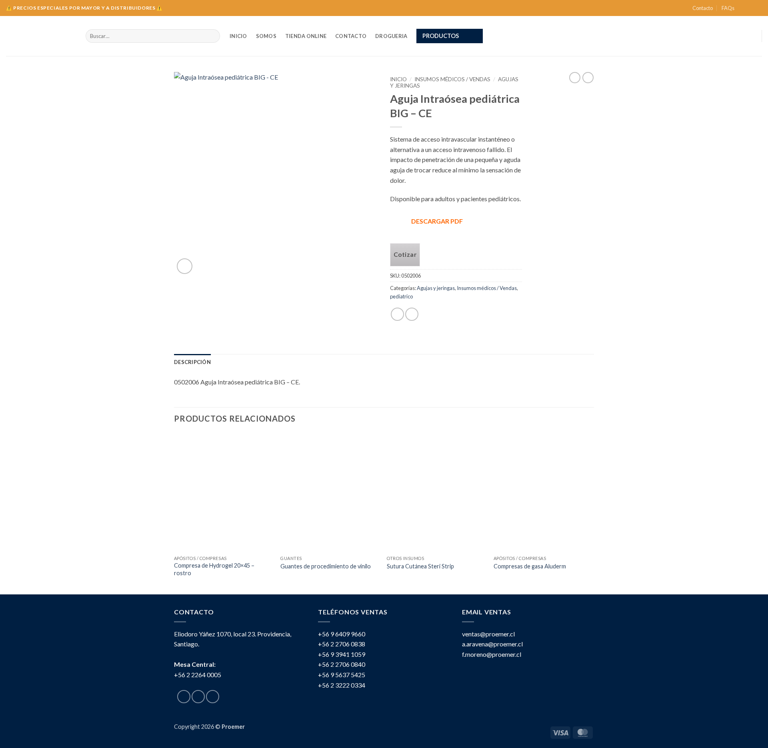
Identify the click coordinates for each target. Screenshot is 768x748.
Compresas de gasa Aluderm (530, 566)
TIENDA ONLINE (305, 36)
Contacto (702, 8)
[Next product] (574, 77)
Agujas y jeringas (436, 288)
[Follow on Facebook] (742, 8)
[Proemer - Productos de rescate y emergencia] (40, 36)
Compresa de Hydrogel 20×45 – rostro (214, 569)
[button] (449, 36)
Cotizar (405, 254)
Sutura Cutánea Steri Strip (420, 566)
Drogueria (391, 36)
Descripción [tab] (192, 362)
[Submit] (212, 36)
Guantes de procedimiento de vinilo (325, 566)
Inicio (398, 79)
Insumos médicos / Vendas (452, 79)
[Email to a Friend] (411, 314)
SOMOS (266, 36)
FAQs (728, 8)
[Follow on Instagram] (750, 8)
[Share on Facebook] (397, 314)
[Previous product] (588, 77)
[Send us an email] (758, 8)
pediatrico (401, 296)
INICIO (238, 36)
